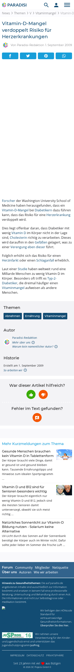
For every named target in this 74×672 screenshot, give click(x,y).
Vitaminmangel (46, 13)
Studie (22, 269)
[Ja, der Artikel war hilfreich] (31, 394)
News (6, 13)
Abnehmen (12, 316)
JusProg (34, 645)
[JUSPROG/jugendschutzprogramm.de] (17, 635)
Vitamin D (18, 233)
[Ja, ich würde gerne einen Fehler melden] (37, 417)
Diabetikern (43, 210)
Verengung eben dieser (27, 247)
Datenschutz (35, 655)
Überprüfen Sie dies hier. (54, 625)
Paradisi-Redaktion (24, 338)
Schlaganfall (45, 260)
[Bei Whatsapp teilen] (64, 56)
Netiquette (60, 567)
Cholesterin (18, 237)
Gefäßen (41, 242)
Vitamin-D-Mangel (15, 210)
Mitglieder (42, 567)
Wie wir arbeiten (46, 572)
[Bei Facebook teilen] (10, 56)
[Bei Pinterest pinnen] (46, 56)
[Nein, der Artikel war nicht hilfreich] (43, 394)
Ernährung (32, 316)
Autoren (25, 572)
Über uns (9, 572)
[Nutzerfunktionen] (56, 5)
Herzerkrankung (58, 215)
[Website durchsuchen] (46, 5)
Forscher (8, 201)
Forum (7, 567)
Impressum (17, 655)
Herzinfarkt (10, 260)
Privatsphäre (55, 655)
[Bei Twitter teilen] (28, 56)
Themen (19, 13)
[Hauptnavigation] (67, 5)
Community (24, 567)
